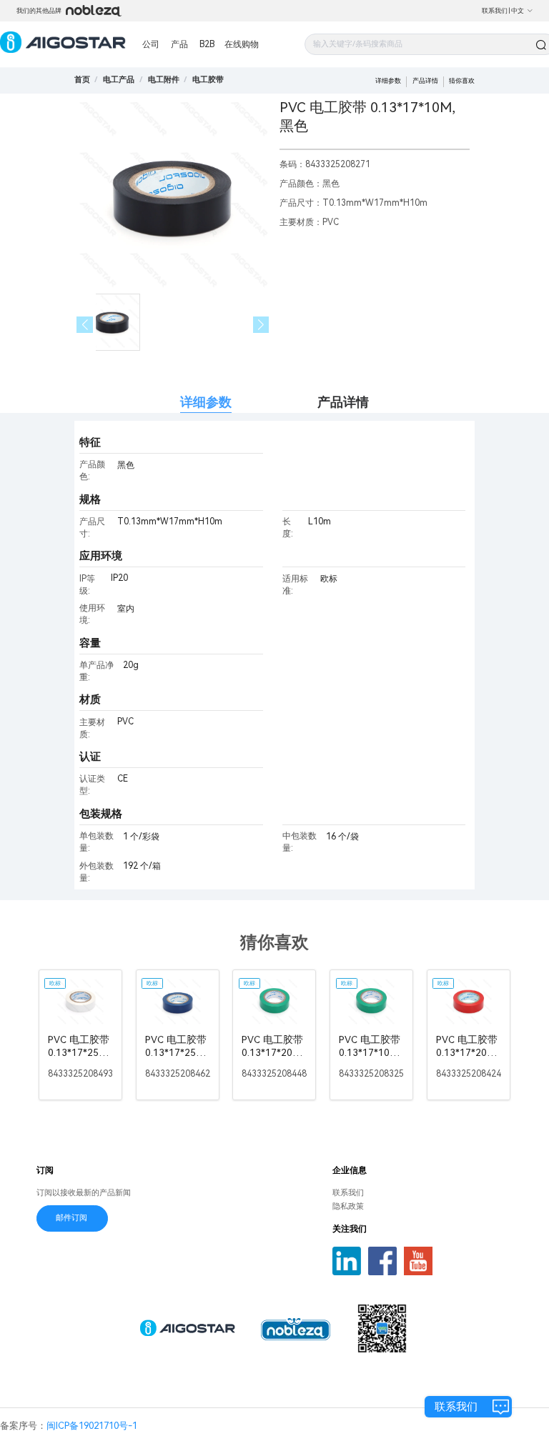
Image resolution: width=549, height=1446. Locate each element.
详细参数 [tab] (206, 401)
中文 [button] (517, 10)
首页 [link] (82, 79)
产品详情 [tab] (343, 401)
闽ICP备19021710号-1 (91, 1425)
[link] (118, 79)
